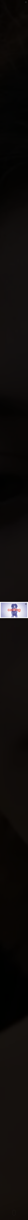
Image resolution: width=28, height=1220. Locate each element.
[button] (25, 604)
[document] (14, 610)
